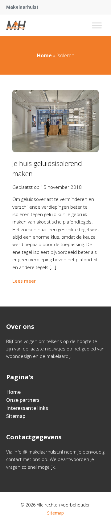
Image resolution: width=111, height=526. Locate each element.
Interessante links (27, 408)
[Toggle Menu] (97, 25)
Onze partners (22, 400)
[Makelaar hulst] (16, 25)
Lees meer (24, 281)
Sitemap (15, 416)
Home (44, 55)
